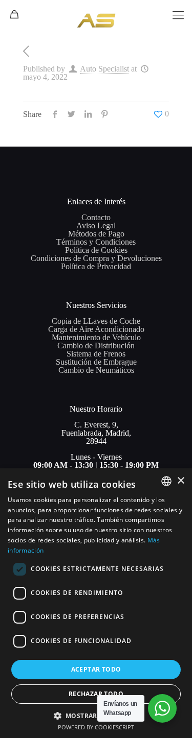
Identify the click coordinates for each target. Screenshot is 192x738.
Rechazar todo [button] (96, 693)
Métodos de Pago (96, 233)
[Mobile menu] (178, 15)
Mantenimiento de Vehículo (96, 337)
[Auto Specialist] (96, 13)
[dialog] (96, 603)
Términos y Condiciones (96, 241)
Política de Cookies (96, 250)
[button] (96, 714)
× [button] (180, 481)
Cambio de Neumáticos (96, 370)
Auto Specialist (104, 68)
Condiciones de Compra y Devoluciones (96, 258)
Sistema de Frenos (96, 353)
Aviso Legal (96, 225)
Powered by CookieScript (96, 727)
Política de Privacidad (96, 266)
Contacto (96, 217)
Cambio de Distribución (96, 345)
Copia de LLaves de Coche (96, 321)
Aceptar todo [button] (96, 669)
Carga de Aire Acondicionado (96, 329)
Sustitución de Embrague (96, 362)
